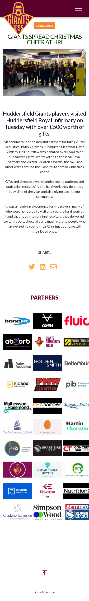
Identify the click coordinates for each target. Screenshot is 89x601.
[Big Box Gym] (17, 384)
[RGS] (17, 448)
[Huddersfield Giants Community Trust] (47, 342)
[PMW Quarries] (47, 384)
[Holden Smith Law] (47, 363)
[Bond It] (17, 320)
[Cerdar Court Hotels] (47, 469)
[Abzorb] (17, 342)
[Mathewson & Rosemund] (17, 406)
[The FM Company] (17, 427)
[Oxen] (47, 320)
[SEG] (47, 448)
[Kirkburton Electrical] (47, 491)
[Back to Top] (44, 574)
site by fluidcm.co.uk (44, 592)
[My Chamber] (47, 406)
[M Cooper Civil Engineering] (47, 427)
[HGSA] (17, 469)
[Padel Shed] (17, 491)
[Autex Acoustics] (17, 363)
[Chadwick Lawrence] (17, 512)
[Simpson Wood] (47, 512)
